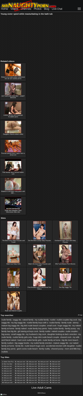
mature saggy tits (60, 343)
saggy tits (17, 320)
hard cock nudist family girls (30, 340)
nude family (7, 320)
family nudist (44, 331)
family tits (19, 346)
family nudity (44, 349)
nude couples (72, 331)
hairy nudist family (56, 328)
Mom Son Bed (8, 364)
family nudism (7, 343)
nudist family (54, 323)
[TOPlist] (4, 394)
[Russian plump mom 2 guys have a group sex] (13, 146)
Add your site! (8, 366)
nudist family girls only (22, 337)
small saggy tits (18, 334)
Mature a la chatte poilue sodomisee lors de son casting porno (13, 77)
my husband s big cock (36, 334)
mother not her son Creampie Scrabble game (13, 116)
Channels (26, 8)
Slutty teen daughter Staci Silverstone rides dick (13, 211)
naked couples (58, 331)
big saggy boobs (22, 343)
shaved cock (65, 337)
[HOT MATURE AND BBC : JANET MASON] (13, 89)
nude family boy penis (37, 328)
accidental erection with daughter (60, 346)
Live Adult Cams (41, 387)
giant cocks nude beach (27, 349)
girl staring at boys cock (28, 331)
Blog (46, 8)
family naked (21, 328)
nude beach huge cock (35, 346)
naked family (28, 320)
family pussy (70, 328)
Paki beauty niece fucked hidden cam (13, 173)
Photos (37, 8)
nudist (52, 320)
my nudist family (42, 320)
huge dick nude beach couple (46, 337)
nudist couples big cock (67, 320)
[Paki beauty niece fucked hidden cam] (13, 165)
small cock (51, 326)
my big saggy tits (18, 323)
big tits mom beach (70, 340)
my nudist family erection (41, 343)
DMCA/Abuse (42, 393)
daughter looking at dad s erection (62, 334)
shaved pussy (57, 349)
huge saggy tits (64, 326)
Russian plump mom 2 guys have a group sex (13, 154)
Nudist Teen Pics (9, 361)
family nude (67, 323)
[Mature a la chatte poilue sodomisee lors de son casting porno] (13, 70)
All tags (80, 315)
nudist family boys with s (37, 323)
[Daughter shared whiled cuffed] (13, 127)
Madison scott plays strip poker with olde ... (13, 192)
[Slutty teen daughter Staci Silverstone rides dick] (13, 203)
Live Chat (57, 8)
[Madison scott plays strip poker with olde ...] (13, 184)
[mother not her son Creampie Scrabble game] (13, 108)
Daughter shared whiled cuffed (13, 134)
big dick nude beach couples (33, 326)
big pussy (6, 334)
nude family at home (51, 340)
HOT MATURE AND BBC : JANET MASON (13, 96)
